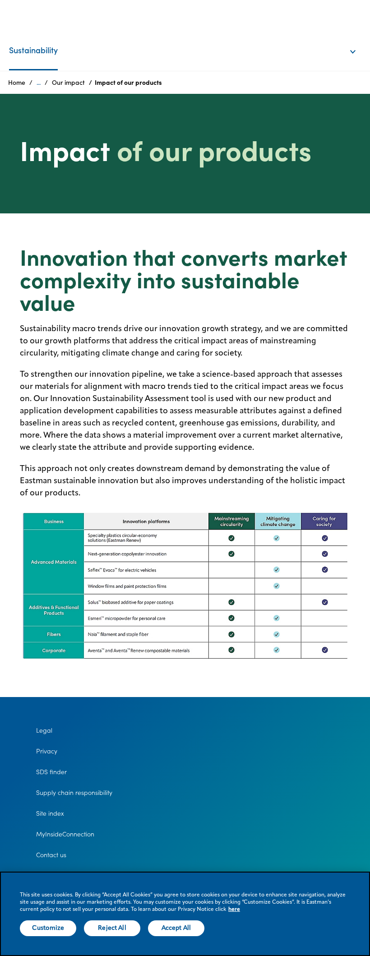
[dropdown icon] (358, 42)
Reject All (112, 928)
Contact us (51, 855)
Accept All (176, 928)
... (39, 83)
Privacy (46, 751)
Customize (48, 928)
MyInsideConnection (65, 834)
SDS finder (51, 772)
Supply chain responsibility (74, 793)
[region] (185, 914)
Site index (50, 813)
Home (16, 83)
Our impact (68, 83)
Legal (44, 730)
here (234, 909)
